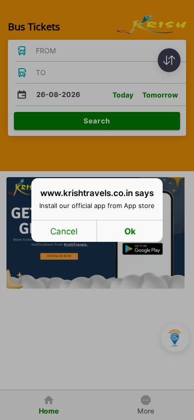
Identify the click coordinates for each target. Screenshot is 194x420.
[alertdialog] (97, 210)
